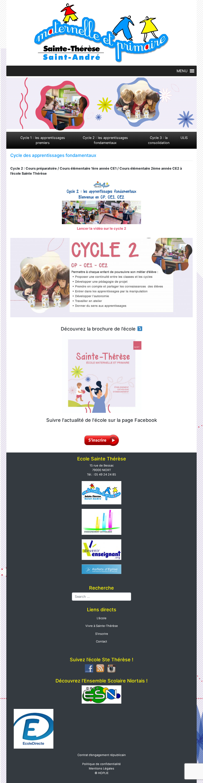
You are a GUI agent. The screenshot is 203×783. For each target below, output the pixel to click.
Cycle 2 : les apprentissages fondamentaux (105, 140)
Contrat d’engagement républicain (101, 755)
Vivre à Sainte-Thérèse (101, 626)
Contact (101, 641)
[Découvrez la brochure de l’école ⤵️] (102, 373)
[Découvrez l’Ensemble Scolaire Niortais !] (101, 694)
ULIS (184, 138)
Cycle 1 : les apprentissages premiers (42, 140)
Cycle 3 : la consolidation (158, 140)
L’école (102, 618)
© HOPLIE (102, 773)
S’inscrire (101, 634)
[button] (182, 71)
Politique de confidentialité (101, 764)
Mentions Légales (101, 768)
